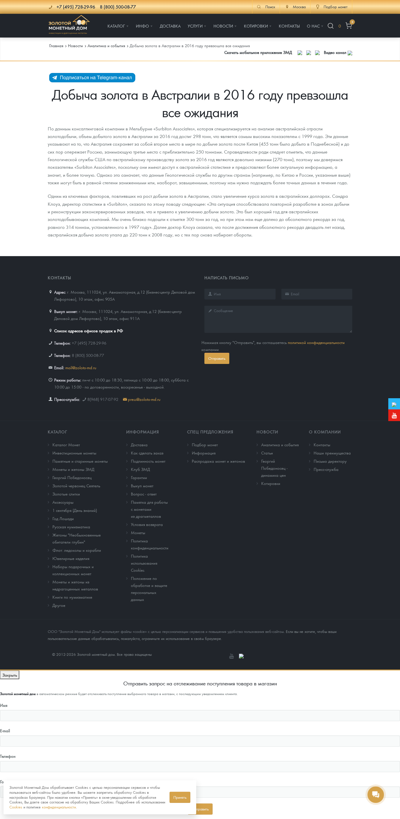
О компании (325, 431)
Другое (58, 605)
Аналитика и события (280, 444)
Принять (180, 797)
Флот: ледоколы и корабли (76, 550)
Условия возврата (147, 524)
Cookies (15, 806)
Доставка (139, 444)
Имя (3, 705)
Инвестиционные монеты (74, 452)
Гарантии (139, 477)
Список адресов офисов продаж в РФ (88, 330)
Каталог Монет (66, 444)
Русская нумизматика (71, 526)
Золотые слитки (66, 493)
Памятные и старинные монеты (80, 461)
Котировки (270, 483)
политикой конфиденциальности (316, 342)
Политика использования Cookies (144, 563)
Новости (267, 431)
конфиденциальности (59, 806)
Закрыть (9, 674)
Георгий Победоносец (72, 477)
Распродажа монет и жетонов (218, 461)
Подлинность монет (148, 461)
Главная (56, 45)
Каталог (57, 431)
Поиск (270, 7)
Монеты (138, 532)
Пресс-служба (326, 469)
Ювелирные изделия (70, 558)
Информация (142, 431)
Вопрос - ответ (144, 493)
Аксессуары (62, 502)
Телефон (8, 756)
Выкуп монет (142, 485)
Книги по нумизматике (72, 597)
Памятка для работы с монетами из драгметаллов (149, 509)
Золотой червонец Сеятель (76, 485)
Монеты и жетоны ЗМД (73, 469)
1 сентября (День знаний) (74, 510)
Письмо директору (330, 461)
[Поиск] (330, 26)
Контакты (322, 444)
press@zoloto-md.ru (144, 399)
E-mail (5, 730)
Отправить (216, 358)
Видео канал (336, 52)
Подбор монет (205, 444)
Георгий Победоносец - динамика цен (274, 468)
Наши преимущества (332, 452)
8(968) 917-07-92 (102, 399)
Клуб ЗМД (140, 469)
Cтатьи (267, 452)
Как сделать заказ (147, 452)
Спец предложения (210, 431)
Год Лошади (63, 518)
